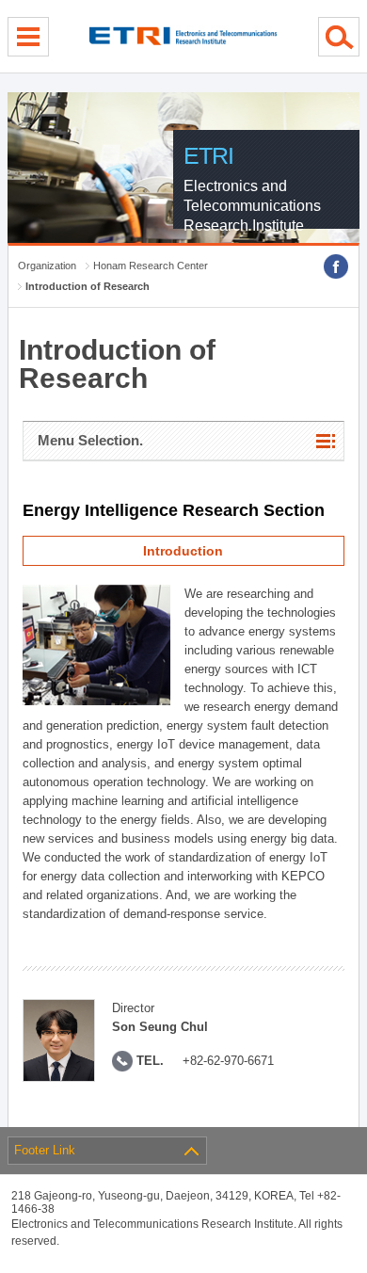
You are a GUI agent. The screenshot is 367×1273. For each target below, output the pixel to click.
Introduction (183, 550)
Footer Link (44, 1150)
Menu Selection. (90, 440)
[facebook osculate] (336, 266)
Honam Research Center (150, 265)
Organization (47, 265)
